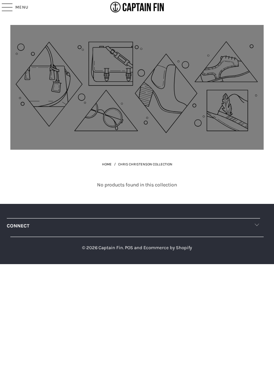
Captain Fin (110, 247)
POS (129, 247)
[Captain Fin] (137, 7)
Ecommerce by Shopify (167, 247)
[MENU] (3, 7)
